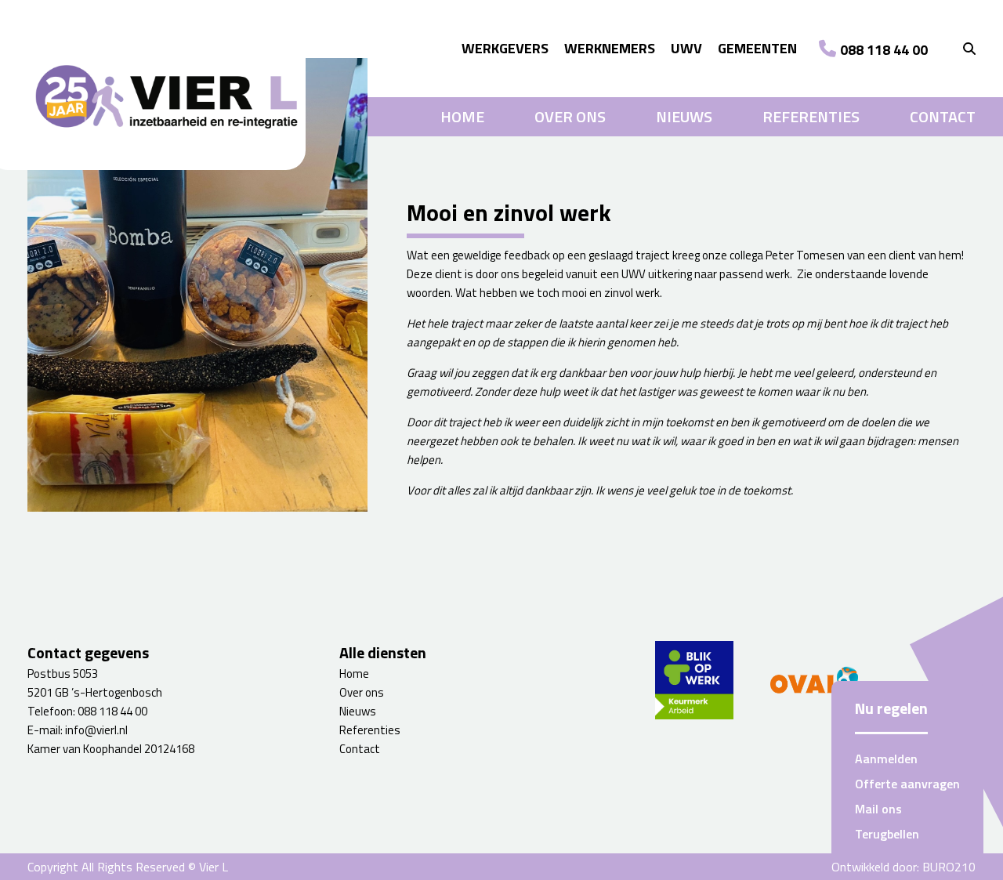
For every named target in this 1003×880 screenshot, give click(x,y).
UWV (686, 48)
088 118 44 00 (884, 49)
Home (462, 117)
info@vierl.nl (96, 730)
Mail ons (878, 808)
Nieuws (684, 117)
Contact (943, 117)
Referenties (811, 117)
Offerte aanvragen (907, 783)
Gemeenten (757, 48)
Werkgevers (505, 48)
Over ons (570, 117)
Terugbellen (887, 833)
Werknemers (609, 48)
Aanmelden (886, 758)
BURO (949, 866)
